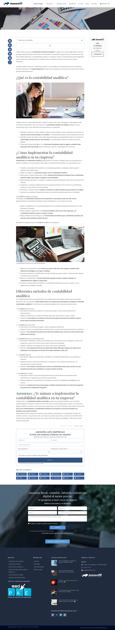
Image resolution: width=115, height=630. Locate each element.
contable (24, 163)
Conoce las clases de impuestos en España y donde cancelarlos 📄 (68, 600)
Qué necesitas (23, 449)
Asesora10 (40, 69)
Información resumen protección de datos (32, 463)
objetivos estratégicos (69, 380)
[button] (53, 4)
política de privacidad (40, 455)
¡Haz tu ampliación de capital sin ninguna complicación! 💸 (67, 561)
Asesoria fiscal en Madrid (31, 627)
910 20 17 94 (106, 3)
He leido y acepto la (33, 455)
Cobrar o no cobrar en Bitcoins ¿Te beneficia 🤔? (68, 581)
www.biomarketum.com (101, 627)
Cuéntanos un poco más (59, 449)
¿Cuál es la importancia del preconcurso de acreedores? (66, 571)
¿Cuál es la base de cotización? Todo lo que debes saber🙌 (69, 590)
